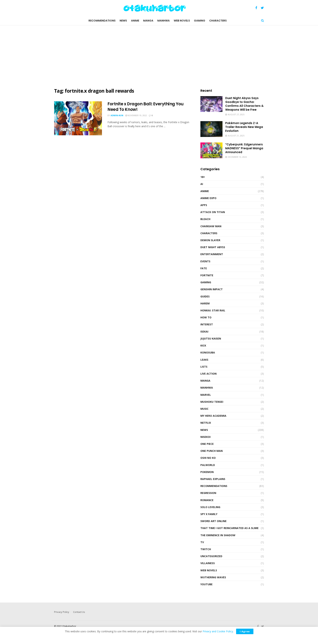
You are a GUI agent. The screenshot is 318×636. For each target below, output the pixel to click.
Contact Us (79, 612)
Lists (203, 366)
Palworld (207, 465)
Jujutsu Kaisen (210, 338)
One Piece (207, 444)
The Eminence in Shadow (217, 535)
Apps (203, 205)
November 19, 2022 (137, 115)
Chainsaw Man (210, 226)
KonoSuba (207, 352)
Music (204, 408)
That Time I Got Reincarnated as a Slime (229, 528)
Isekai (204, 331)
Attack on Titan (212, 212)
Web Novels (182, 20)
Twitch (205, 549)
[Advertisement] (159, 56)
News (123, 20)
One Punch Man (211, 451)
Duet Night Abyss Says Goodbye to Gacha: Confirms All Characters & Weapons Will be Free (244, 104)
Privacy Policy (61, 612)
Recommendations (102, 20)
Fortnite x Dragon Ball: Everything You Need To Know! (145, 106)
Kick (203, 345)
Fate (203, 268)
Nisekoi (205, 437)
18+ (202, 177)
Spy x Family (208, 514)
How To (205, 317)
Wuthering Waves (213, 577)
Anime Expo (208, 198)
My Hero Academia (213, 415)
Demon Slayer (210, 240)
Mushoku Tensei (211, 401)
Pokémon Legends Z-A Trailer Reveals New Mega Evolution (244, 127)
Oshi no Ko (208, 458)
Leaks (204, 359)
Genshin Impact (211, 289)
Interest (206, 324)
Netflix (205, 422)
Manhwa (163, 20)
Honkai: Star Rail (212, 310)
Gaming (199, 20)
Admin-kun (117, 115)
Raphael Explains (212, 479)
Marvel (205, 394)
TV (202, 542)
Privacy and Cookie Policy (218, 631)
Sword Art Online (213, 521)
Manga (148, 20)
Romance (206, 500)
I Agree (245, 631)
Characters (218, 20)
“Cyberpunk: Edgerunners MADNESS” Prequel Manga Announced (244, 148)
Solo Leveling (210, 507)
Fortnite (206, 275)
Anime (135, 20)
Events (205, 261)
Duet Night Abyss (212, 247)
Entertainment (211, 254)
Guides (205, 296)
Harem (205, 303)
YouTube (206, 584)
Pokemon (207, 472)
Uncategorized (211, 556)
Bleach (205, 219)
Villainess (207, 563)
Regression (208, 493)
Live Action (208, 373)
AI (201, 184)
